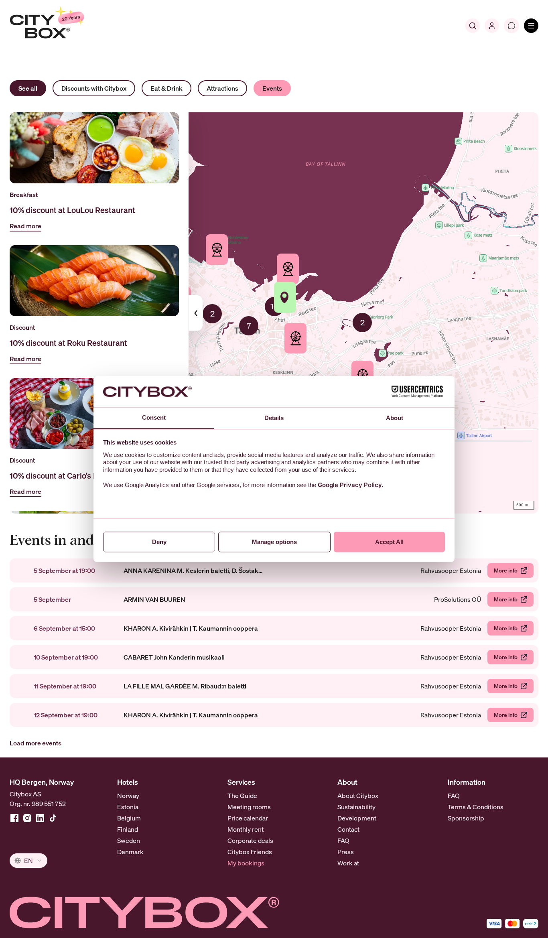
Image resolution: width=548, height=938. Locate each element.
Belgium (129, 818)
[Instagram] (27, 818)
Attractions (222, 88)
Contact (348, 829)
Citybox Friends (249, 851)
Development (356, 818)
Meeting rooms (249, 806)
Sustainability (356, 806)
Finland (127, 829)
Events (272, 88)
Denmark (130, 851)
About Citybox (357, 795)
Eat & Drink (166, 88)
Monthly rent (245, 829)
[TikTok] (53, 818)
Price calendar (247, 818)
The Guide (242, 795)
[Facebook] (14, 818)
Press (345, 851)
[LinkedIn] (40, 818)
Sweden (128, 840)
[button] (248, 325)
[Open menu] (531, 25)
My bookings (245, 863)
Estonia (127, 806)
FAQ (343, 840)
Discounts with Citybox (93, 88)
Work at (348, 863)
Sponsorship (466, 818)
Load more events (35, 743)
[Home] (66, 26)
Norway (128, 795)
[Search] (473, 26)
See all (27, 88)
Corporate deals (250, 840)
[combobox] (28, 860)
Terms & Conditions (475, 806)
